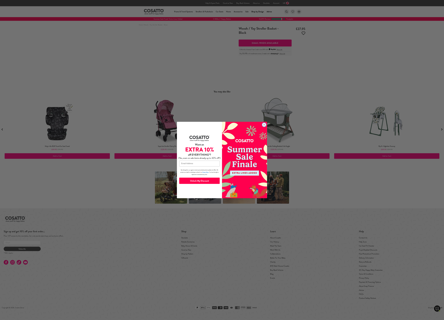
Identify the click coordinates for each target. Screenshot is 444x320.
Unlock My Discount (199, 180)
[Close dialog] (264, 125)
